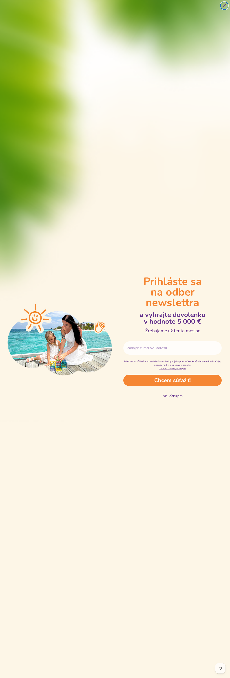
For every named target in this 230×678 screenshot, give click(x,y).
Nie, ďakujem (172, 396)
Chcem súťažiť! (172, 380)
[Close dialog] (224, 6)
